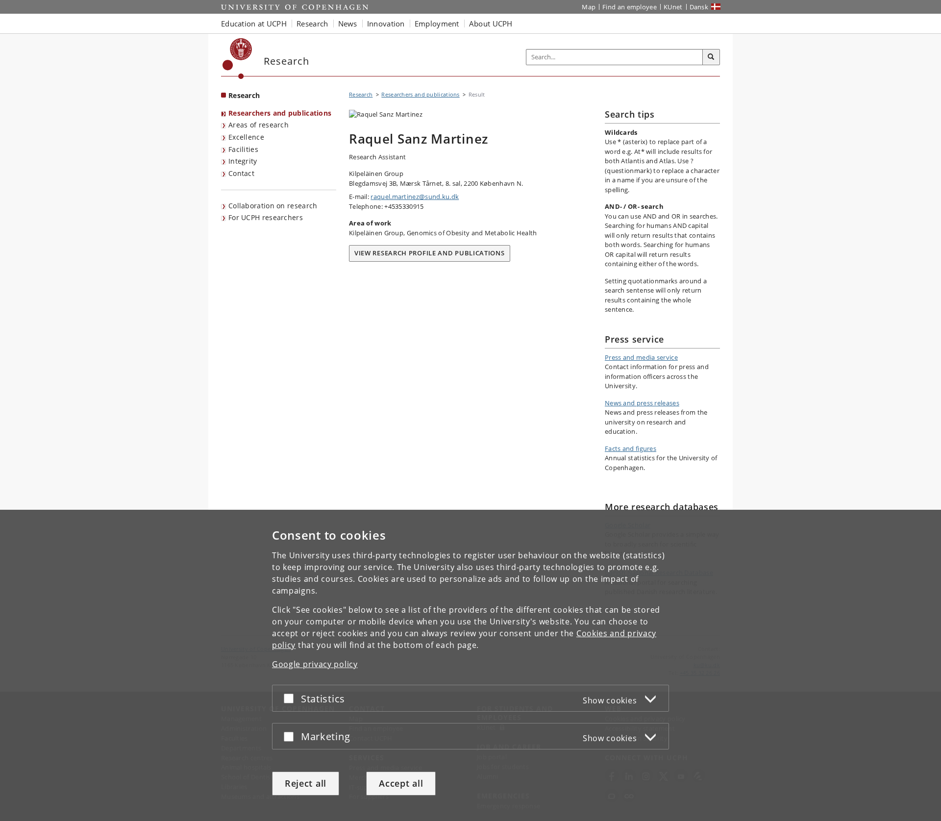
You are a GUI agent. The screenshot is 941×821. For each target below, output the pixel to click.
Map (588, 6)
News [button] (347, 23)
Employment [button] (437, 23)
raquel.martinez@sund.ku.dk (415, 196)
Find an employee (629, 6)
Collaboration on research (273, 205)
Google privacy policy (315, 664)
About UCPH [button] (491, 23)
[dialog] (470, 665)
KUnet (673, 6)
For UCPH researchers (265, 217)
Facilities (243, 149)
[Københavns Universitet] (237, 58)
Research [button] (312, 23)
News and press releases (642, 402)
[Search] (711, 57)
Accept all (401, 783)
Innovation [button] (386, 23)
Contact (241, 173)
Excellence (246, 137)
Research (244, 95)
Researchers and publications (279, 113)
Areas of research (258, 124)
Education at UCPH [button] (254, 23)
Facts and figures (630, 448)
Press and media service (641, 357)
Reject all (305, 783)
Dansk (699, 6)
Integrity (242, 161)
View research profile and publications (429, 253)
